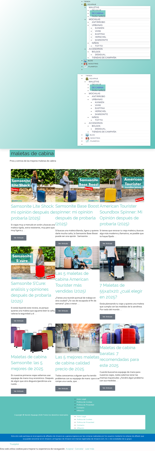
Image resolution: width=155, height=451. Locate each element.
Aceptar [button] (70, 449)
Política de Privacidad (85, 405)
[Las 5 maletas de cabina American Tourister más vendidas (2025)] (77, 269)
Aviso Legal (81, 399)
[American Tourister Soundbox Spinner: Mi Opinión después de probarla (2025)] (122, 201)
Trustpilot (14, 444)
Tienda (89, 76)
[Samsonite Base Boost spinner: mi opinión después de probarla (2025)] (77, 201)
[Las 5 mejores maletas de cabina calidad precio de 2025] (77, 352)
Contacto (80, 408)
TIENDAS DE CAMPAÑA (104, 57)
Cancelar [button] (79, 449)
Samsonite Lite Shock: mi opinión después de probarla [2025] (33, 212)
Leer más (89, 449)
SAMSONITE (101, 40)
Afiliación (80, 411)
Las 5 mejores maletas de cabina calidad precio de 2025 (77, 363)
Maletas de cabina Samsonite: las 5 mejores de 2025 (29, 362)
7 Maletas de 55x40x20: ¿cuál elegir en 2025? (121, 291)
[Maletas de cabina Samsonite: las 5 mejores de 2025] (33, 352)
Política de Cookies (84, 402)
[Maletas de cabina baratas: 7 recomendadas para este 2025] (122, 343)
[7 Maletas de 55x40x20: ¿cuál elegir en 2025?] (122, 281)
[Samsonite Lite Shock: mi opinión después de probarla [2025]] (33, 201)
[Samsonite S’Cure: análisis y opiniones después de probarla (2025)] (33, 279)
